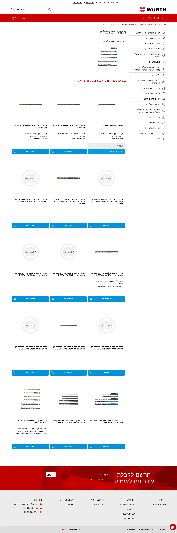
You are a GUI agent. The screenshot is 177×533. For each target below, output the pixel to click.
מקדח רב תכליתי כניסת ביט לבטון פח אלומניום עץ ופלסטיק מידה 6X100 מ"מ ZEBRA (69, 201)
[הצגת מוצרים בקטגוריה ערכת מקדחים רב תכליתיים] (107, 56)
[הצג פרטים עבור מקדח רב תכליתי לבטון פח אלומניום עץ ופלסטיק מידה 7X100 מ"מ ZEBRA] (68, 325)
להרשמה (90, 3)
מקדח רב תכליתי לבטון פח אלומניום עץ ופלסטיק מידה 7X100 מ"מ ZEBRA (69, 348)
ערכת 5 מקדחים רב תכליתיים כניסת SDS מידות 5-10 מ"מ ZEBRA (106, 421)
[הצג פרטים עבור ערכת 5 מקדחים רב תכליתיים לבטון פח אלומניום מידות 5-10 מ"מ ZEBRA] (68, 399)
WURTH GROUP (127, 505)
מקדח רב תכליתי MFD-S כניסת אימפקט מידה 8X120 (31, 127)
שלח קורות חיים (159, 505)
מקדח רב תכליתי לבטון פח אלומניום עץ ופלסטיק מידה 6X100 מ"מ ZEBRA (31, 274)
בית (165, 25)
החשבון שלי (20, 18)
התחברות (77, 3)
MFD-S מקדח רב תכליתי (113, 126)
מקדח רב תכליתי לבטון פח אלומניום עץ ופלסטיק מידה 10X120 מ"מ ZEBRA (31, 200)
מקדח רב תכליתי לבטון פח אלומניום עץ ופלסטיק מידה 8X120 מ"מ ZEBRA (31, 348)
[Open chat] (173, 527)
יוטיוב (67, 505)
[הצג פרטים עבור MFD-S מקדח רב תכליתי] (106, 104)
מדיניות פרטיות (129, 518)
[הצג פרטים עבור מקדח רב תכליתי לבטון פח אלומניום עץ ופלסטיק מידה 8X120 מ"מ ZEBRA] (30, 325)
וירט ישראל (130, 509)
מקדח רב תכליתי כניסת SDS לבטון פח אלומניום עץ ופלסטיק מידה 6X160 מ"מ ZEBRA (107, 201)
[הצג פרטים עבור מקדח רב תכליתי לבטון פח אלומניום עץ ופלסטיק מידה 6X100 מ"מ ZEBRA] (30, 251)
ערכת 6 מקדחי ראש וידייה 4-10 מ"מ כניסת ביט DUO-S (32, 421)
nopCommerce (64, 529)
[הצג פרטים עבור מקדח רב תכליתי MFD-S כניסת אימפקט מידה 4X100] (68, 104)
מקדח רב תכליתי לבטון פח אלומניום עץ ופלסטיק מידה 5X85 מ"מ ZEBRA (69, 274)
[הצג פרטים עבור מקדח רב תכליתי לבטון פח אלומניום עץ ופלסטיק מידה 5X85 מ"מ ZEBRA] (68, 251)
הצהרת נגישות (129, 514)
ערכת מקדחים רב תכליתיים (113, 41)
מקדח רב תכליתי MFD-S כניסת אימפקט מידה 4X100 (69, 127)
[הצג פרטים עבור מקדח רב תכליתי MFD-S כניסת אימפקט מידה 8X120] (30, 104)
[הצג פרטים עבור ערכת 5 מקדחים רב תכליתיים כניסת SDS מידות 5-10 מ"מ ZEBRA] (106, 399)
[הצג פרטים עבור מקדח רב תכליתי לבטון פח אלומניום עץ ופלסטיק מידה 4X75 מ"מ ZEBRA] (106, 251)
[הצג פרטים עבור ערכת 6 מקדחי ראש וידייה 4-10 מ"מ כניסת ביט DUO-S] (30, 399)
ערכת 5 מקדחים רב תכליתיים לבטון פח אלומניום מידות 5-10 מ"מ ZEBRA (69, 421)
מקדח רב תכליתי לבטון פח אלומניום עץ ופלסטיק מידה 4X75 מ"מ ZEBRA (107, 274)
